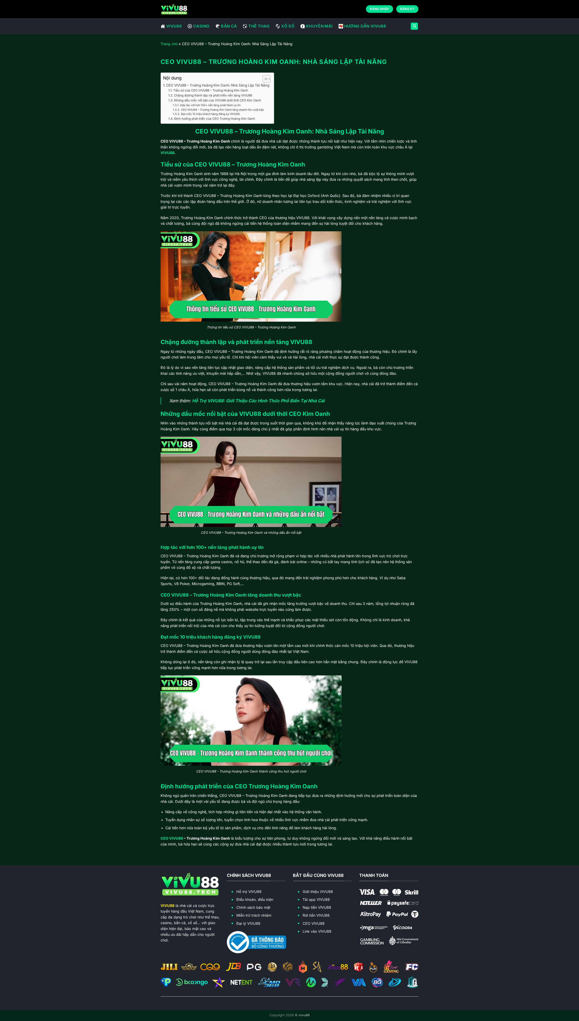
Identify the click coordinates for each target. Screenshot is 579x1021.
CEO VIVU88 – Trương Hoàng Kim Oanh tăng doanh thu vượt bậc (222, 109)
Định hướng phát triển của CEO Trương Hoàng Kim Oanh (214, 118)
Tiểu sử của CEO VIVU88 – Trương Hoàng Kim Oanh (210, 90)
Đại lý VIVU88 (248, 923)
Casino (201, 26)
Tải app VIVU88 (316, 899)
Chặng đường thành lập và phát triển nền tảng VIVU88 (213, 95)
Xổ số (287, 26)
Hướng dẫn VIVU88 (365, 26)
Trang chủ (169, 44)
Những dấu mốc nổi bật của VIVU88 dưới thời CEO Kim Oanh (217, 100)
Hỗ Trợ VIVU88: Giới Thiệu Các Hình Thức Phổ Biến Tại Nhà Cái (258, 400)
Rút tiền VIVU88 (316, 915)
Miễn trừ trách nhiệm (253, 915)
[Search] (414, 26)
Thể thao (259, 26)
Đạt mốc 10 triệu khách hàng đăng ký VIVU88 (210, 114)
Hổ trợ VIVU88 (248, 891)
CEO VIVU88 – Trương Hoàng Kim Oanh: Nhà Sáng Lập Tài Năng (217, 85)
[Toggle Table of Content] (264, 79)
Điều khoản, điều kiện (254, 899)
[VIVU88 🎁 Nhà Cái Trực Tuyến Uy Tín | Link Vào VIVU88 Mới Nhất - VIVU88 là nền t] (174, 9)
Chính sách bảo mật (253, 907)
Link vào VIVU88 (317, 931)
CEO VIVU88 (172, 838)
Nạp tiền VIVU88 (317, 907)
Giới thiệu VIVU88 (318, 891)
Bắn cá (229, 26)
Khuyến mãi (319, 26)
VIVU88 (174, 26)
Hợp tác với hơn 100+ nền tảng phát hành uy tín (210, 105)
